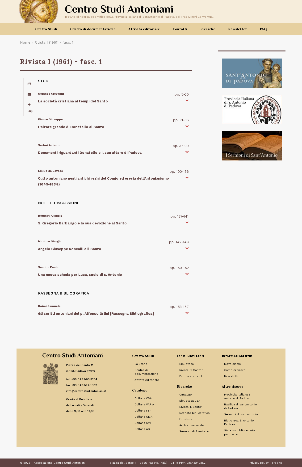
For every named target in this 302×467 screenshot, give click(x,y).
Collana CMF (143, 423)
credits (277, 462)
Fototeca (185, 419)
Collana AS (142, 429)
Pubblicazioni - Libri (193, 376)
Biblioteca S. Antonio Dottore (239, 422)
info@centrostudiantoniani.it (86, 391)
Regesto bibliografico (194, 413)
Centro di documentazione (146, 371)
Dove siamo (232, 364)
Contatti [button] (180, 29)
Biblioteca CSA (189, 400)
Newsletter (237, 29)
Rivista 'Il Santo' (190, 406)
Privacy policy (258, 462)
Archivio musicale (191, 425)
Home (25, 42)
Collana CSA (143, 398)
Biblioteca (186, 364)
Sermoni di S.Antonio (194, 431)
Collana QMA (143, 416)
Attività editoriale (146, 380)
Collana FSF (142, 410)
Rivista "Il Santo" (191, 370)
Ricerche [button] (207, 29)
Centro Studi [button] (46, 29)
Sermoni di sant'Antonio (241, 414)
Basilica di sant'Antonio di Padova (240, 406)
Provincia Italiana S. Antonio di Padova (237, 396)
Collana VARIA (144, 404)
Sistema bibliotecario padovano (239, 432)
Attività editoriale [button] (144, 29)
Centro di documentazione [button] (92, 29)
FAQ (263, 29)
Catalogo (185, 394)
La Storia (140, 364)
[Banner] (252, 73)
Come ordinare (234, 370)
